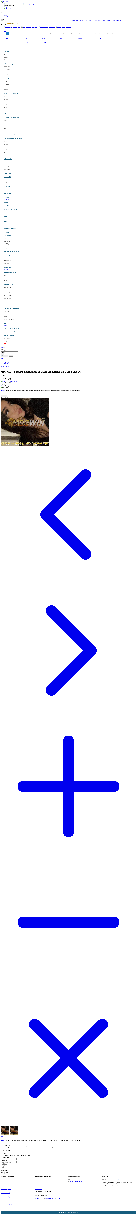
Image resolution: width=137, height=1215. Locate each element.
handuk (5, 278)
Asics (6, 42)
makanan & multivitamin (11, 251)
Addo (6, 38)
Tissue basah (6, 311)
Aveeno (26, 42)
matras (6, 216)
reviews (3, 1143)
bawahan (6, 99)
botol (5, 221)
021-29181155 (38, 1189)
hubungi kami (38, 1181)
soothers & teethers (10, 228)
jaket (5, 128)
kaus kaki (6, 89)
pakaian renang (8, 114)
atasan (5, 96)
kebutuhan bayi (8, 64)
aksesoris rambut (7, 59)
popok (6, 323)
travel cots (7, 190)
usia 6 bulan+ (7, 169)
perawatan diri (7, 300)
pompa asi (6, 257)
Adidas (25, 38)
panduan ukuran (5, 1208)
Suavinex (44, 42)
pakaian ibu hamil (9, 135)
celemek (6, 232)
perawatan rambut (8, 295)
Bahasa (5, 15)
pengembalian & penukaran (7, 1197)
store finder (84, 20)
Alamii (62, 38)
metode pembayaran (6, 1185)
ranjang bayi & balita (10, 209)
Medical (5, 316)
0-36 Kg (6, 182)
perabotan (7, 213)
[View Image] (14, 1134)
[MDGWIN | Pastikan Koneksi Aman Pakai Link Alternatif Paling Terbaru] (5, 1134)
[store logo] (13, 24)
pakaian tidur (7, 66)
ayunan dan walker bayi (11, 328)
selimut (6, 202)
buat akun (6, 362)
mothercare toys (7, 338)
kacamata (6, 57)
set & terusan (7, 69)
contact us (118, 20)
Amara (80, 38)
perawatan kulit (7, 287)
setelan (5, 104)
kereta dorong (8, 164)
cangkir (5, 238)
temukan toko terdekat (6, 1204)
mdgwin (3, 390)
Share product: (4, 397)
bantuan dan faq (39, 1185)
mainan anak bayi (9, 335)
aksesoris (6, 110)
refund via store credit (6, 1201)
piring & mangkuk (8, 241)
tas (4, 54)
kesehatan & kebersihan (11, 308)
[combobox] (9, 351)
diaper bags (7, 193)
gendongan (7, 186)
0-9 (112, 33)
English (6, 16)
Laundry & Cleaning (8, 314)
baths (5, 275)
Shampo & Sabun (8, 292)
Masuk (2, 347)
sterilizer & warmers (10, 225)
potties (5, 280)
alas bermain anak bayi (11, 332)
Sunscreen (6, 290)
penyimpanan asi (7, 260)
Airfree (43, 38)
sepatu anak (6, 84)
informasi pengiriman (6, 1189)
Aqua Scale (99, 38)
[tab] (68, 1137)
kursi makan (8, 267)
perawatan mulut (7, 298)
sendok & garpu (7, 244)
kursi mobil (7, 177)
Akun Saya (3, 346)
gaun (5, 101)
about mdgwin (101, 20)
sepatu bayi (6, 81)
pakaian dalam (7, 131)
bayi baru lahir (7, 166)
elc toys (5, 341)
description (3, 1136)
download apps (17, 4)
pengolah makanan (9, 248)
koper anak (7, 173)
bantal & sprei (8, 205)
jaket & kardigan (7, 107)
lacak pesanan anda (5, 1193)
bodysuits (6, 74)
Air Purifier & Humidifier (10, 319)
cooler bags (6, 263)
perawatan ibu (8, 305)
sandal (5, 87)
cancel (2, 352)
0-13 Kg (6, 179)
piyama (5, 72)
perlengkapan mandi (10, 272)
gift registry (36, 4)
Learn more (20, 383)
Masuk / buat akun (8, 360)
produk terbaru (8, 48)
